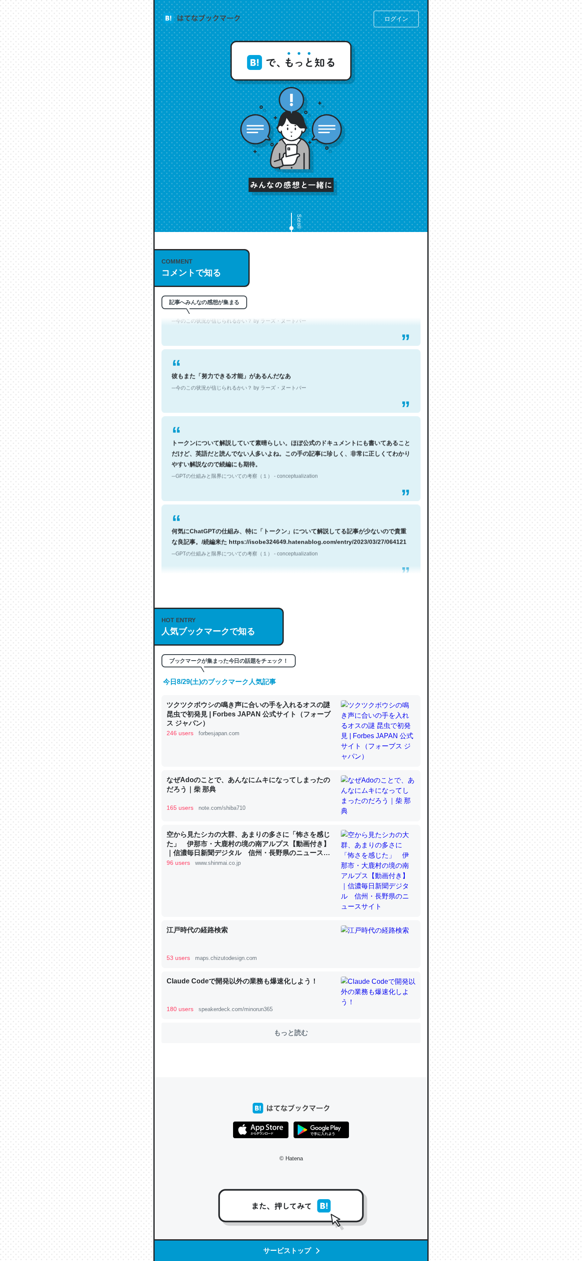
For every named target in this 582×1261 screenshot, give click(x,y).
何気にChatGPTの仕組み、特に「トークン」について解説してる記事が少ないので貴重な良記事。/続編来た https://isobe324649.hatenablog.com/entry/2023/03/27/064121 (289, 526)
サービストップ (287, 1250)
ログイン (396, 18)
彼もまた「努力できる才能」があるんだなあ (239, 366)
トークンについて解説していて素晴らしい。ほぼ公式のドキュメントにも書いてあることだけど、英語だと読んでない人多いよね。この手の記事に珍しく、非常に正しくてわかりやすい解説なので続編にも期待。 (291, 444)
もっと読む (291, 1032)
